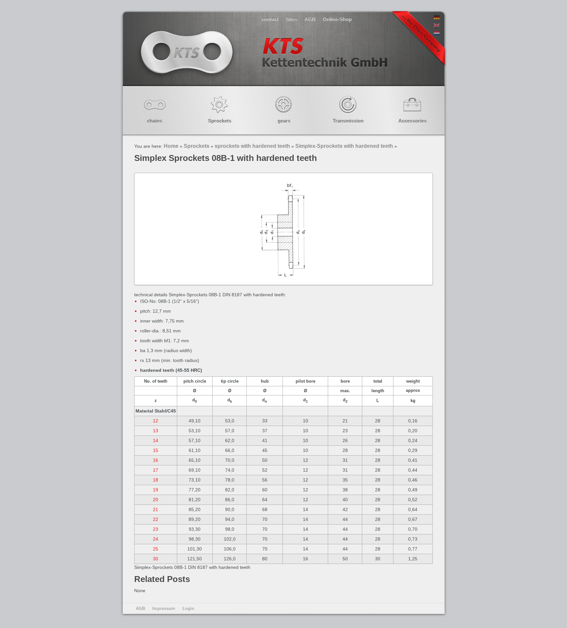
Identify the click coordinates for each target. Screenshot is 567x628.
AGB (310, 19)
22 (155, 519)
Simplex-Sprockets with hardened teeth (344, 146)
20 (155, 499)
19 (155, 489)
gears (284, 120)
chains (154, 120)
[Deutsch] (437, 17)
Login (188, 608)
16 (155, 460)
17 (155, 470)
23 (155, 529)
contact (270, 19)
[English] (437, 25)
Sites (291, 19)
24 (155, 539)
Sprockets (219, 120)
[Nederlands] (437, 33)
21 (155, 509)
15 (155, 450)
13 (155, 430)
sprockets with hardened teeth (252, 146)
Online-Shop (337, 19)
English (263, 59)
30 (155, 558)
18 (155, 479)
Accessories (412, 120)
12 (155, 420)
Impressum (163, 608)
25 (155, 548)
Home (171, 146)
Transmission (348, 120)
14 (155, 440)
